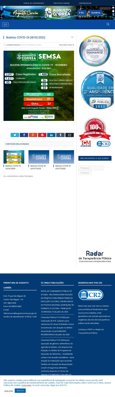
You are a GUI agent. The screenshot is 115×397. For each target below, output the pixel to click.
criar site (95, 306)
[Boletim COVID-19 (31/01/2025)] (14, 157)
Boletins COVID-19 (66, 45)
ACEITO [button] (20, 390)
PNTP (90, 329)
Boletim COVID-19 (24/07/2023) (38, 167)
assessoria (83, 313)
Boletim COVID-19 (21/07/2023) (63, 167)
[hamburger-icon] (5, 24)
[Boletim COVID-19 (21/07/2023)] (63, 157)
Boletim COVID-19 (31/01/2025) (13, 167)
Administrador (13, 45)
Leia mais (26, 385)
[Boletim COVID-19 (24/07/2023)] (38, 157)
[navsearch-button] (108, 24)
